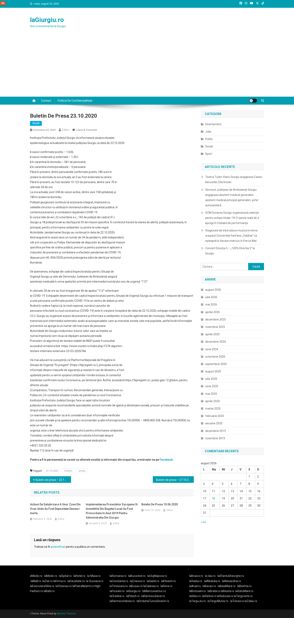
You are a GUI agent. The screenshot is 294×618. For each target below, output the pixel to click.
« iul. (203, 522)
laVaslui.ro (196, 581)
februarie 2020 (214, 416)
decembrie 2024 (215, 341)
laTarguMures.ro (218, 601)
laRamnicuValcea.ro (122, 601)
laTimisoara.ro (119, 586)
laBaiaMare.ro (226, 586)
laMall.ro (36, 581)
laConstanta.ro (119, 581)
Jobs (208, 131)
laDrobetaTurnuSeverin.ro (153, 601)
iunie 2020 (211, 386)
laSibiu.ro (195, 596)
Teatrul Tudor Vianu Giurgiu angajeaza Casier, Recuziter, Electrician (233, 179)
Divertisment (213, 124)
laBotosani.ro (197, 591)
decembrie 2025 (215, 319)
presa (82, 470)
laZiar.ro (47, 581)
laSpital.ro (65, 575)
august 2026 (213, 289)
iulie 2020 (211, 378)
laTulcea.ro (237, 601)
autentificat (58, 546)
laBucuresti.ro (137, 575)
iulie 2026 (211, 297)
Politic (209, 139)
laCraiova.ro (137, 581)
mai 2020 (211, 393)
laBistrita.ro (244, 586)
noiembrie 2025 (215, 326)
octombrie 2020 (215, 356)
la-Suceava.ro (94, 581)
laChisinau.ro (64, 586)
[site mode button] (253, 101)
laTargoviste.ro (243, 596)
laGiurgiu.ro (47, 20)
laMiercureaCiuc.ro (154, 591)
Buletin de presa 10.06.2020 (159, 504)
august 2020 (213, 371)
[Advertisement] (147, 67)
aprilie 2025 (212, 334)
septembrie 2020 (216, 364)
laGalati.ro (153, 581)
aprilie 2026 (212, 312)
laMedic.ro (51, 575)
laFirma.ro (59, 581)
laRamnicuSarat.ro (153, 596)
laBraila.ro (214, 591)
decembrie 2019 (215, 431)
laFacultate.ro (76, 581)
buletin (68, 470)
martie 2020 (213, 408)
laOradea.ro (117, 596)
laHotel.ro (79, 575)
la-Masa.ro (94, 575)
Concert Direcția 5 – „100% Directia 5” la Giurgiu (230, 251)
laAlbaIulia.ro (212, 581)
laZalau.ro (251, 601)
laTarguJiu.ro (198, 601)
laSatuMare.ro (244, 591)
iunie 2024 (211, 349)
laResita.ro (227, 591)
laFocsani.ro (117, 591)
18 (213, 498)
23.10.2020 (52, 470)
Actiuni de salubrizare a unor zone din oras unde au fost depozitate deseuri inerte (55, 509)
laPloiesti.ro (168, 581)
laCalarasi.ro (151, 586)
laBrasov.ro (196, 575)
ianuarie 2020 (213, 423)
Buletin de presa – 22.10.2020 (53, 479)
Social (35, 123)
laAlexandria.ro (231, 581)
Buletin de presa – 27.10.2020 (174, 479)
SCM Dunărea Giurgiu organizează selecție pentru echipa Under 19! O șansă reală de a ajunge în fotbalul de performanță (232, 218)
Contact (46, 100)
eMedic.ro (36, 575)
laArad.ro (195, 586)
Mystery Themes (66, 613)
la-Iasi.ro (210, 575)
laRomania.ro (118, 575)
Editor (65, 129)
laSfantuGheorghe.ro (230, 575)
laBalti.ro (49, 591)
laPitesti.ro (133, 596)
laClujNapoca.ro (157, 575)
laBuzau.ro (136, 586)
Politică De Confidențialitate (75, 100)
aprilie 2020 (212, 401)
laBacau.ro (209, 586)
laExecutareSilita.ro (42, 586)
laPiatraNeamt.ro (83, 586)
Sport (208, 153)
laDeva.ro (166, 586)
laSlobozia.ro (225, 596)
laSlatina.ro (209, 596)
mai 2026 (211, 304)
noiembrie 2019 (215, 438)
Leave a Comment (86, 129)
